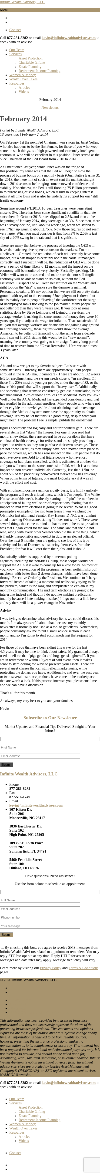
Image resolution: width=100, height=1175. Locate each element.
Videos (24, 92)
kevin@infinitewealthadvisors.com (69, 38)
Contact (15, 30)
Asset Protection (31, 58)
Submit (6, 764)
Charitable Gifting (32, 62)
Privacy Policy (50, 968)
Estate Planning (30, 67)
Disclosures (17, 1008)
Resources (16, 83)
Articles (24, 87)
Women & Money (22, 75)
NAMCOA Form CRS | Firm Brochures (39, 1012)
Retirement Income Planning (39, 71)
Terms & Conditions (83, 968)
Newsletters (50, 107)
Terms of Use (19, 1004)
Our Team (16, 50)
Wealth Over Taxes (23, 79)
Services (15, 54)
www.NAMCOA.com (47, 1075)
